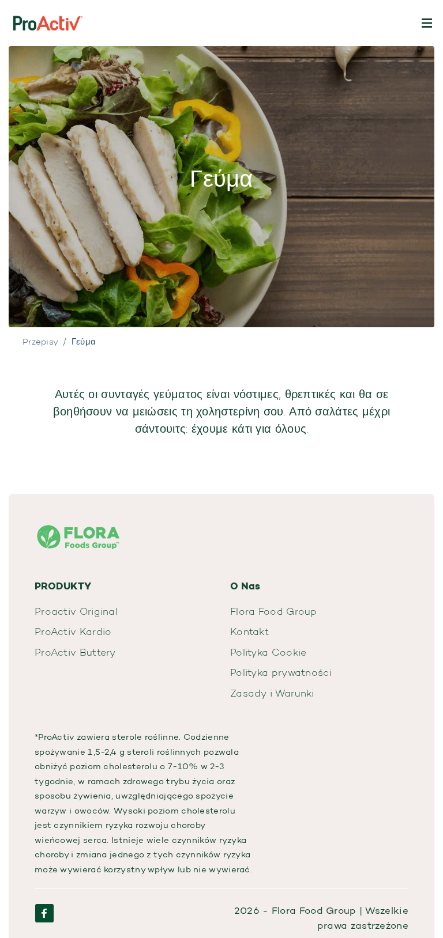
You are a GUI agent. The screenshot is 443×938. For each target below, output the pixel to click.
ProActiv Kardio (73, 632)
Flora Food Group (273, 612)
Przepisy (40, 342)
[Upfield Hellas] (78, 530)
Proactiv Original (76, 612)
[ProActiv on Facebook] (44, 913)
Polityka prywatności (281, 673)
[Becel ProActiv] (48, 23)
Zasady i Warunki (272, 694)
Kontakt (249, 632)
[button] (427, 23)
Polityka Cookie (268, 653)
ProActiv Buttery (75, 653)
